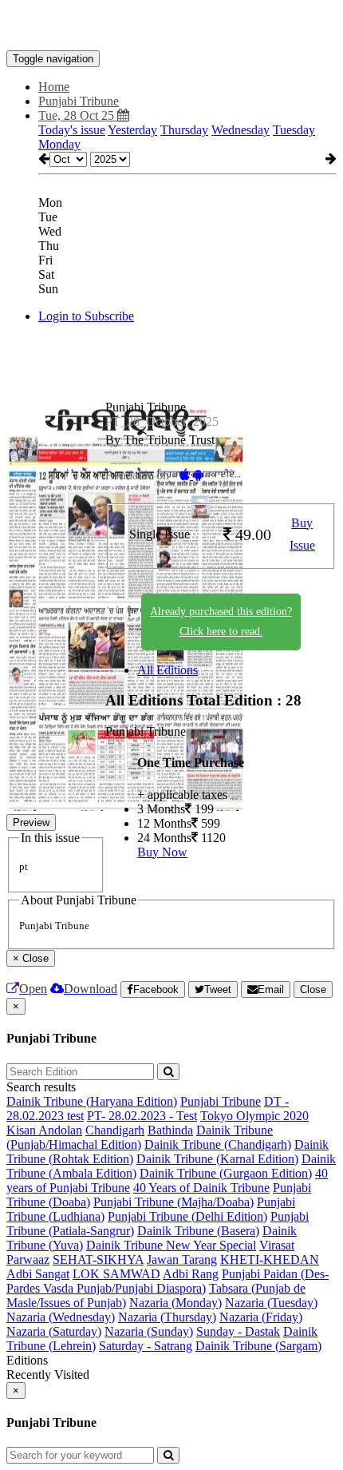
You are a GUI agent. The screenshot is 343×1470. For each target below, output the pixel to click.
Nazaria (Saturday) (53, 1331)
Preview (31, 822)
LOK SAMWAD (116, 1274)
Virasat (276, 1245)
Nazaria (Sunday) (148, 1331)
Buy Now (162, 852)
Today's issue (71, 130)
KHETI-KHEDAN (269, 1259)
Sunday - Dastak (238, 1331)
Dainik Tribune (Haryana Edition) (91, 1101)
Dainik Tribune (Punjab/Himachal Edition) (139, 1137)
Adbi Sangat (37, 1274)
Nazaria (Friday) (260, 1317)
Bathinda (170, 1130)
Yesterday (132, 130)
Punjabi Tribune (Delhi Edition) (187, 1216)
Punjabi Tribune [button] (78, 101)
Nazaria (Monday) (175, 1302)
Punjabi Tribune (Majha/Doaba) (173, 1202)
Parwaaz (27, 1259)
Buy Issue (302, 534)
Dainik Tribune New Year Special (171, 1245)
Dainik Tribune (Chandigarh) (217, 1144)
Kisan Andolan (44, 1130)
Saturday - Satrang (145, 1346)
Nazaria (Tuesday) (271, 1302)
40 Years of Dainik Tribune (201, 1187)
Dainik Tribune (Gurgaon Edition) (226, 1173)
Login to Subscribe (86, 316)
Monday (59, 144)
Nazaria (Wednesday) (60, 1317)
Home (53, 86)
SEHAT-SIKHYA (98, 1259)
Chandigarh (114, 1130)
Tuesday (294, 130)
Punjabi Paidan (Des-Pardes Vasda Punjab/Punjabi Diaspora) (167, 1281)
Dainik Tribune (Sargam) (258, 1346)
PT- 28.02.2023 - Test (142, 1115)
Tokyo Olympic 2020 (254, 1115)
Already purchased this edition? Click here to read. (221, 622)
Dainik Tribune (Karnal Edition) (217, 1159)
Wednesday (240, 130)
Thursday (184, 130)
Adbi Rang (191, 1274)
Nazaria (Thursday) (167, 1317)
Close (313, 989)
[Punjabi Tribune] (171, 26)
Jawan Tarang (182, 1259)
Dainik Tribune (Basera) (198, 1231)
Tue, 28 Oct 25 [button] (77, 115)
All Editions (167, 670)
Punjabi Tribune (220, 1101)
